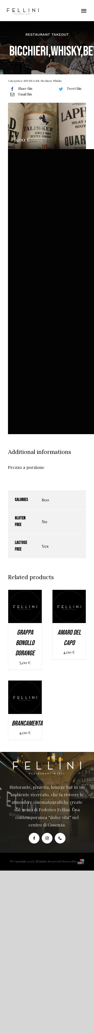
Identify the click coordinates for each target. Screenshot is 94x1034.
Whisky (57, 81)
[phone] (60, 838)
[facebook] (34, 838)
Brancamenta (27, 723)
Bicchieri (46, 81)
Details (24, 614)
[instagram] (47, 838)
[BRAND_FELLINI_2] (23, 10)
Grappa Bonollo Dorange (24, 642)
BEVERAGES (31, 81)
